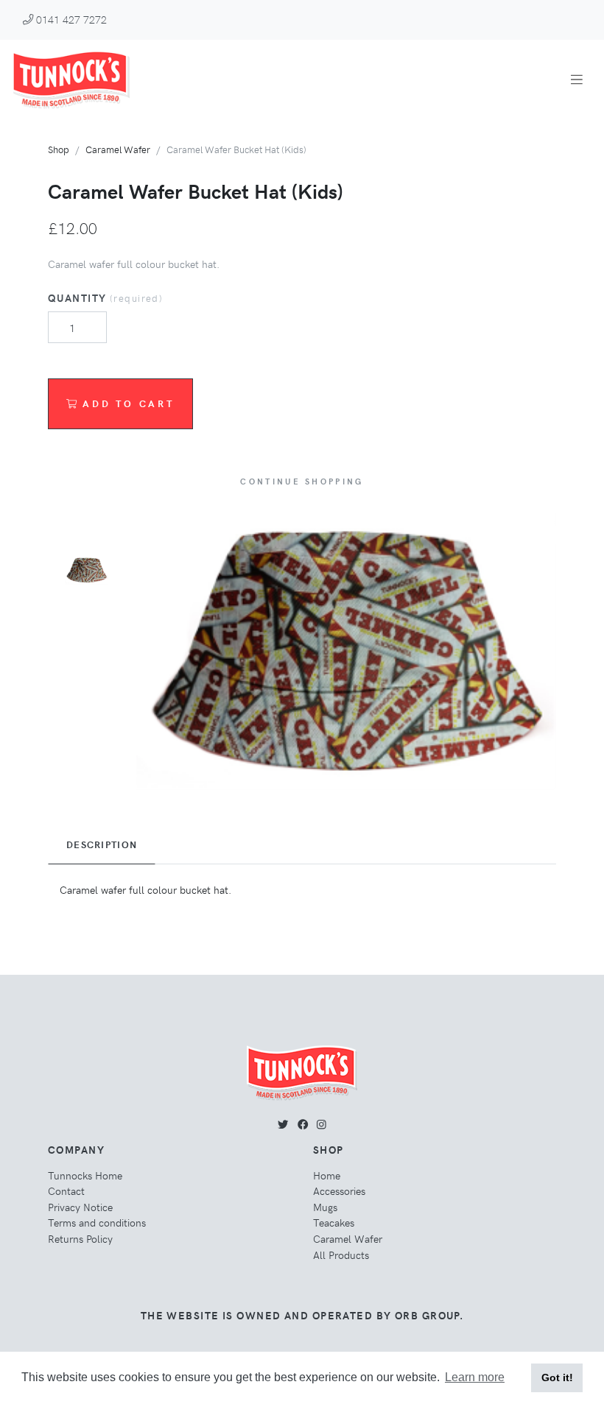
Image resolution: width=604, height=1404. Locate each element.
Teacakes (333, 1222)
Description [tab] (101, 844)
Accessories (339, 1190)
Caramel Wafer (117, 149)
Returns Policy (80, 1238)
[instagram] (321, 1123)
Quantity (105, 297)
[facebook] (303, 1123)
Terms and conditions (97, 1222)
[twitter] (283, 1123)
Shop (58, 149)
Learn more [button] (475, 1377)
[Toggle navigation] (576, 79)
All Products (341, 1254)
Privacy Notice (80, 1206)
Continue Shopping (301, 481)
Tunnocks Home (85, 1175)
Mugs (325, 1206)
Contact (66, 1190)
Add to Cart (128, 403)
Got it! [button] (557, 1377)
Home (326, 1175)
